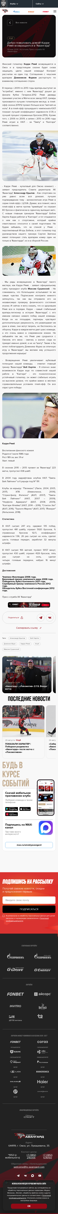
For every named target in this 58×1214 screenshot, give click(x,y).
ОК (29, 1206)
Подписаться (29, 909)
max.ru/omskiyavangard (29, 845)
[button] (15, 617)
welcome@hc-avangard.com (29, 1167)
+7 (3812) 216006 (31, 1156)
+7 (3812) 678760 (47, 1156)
